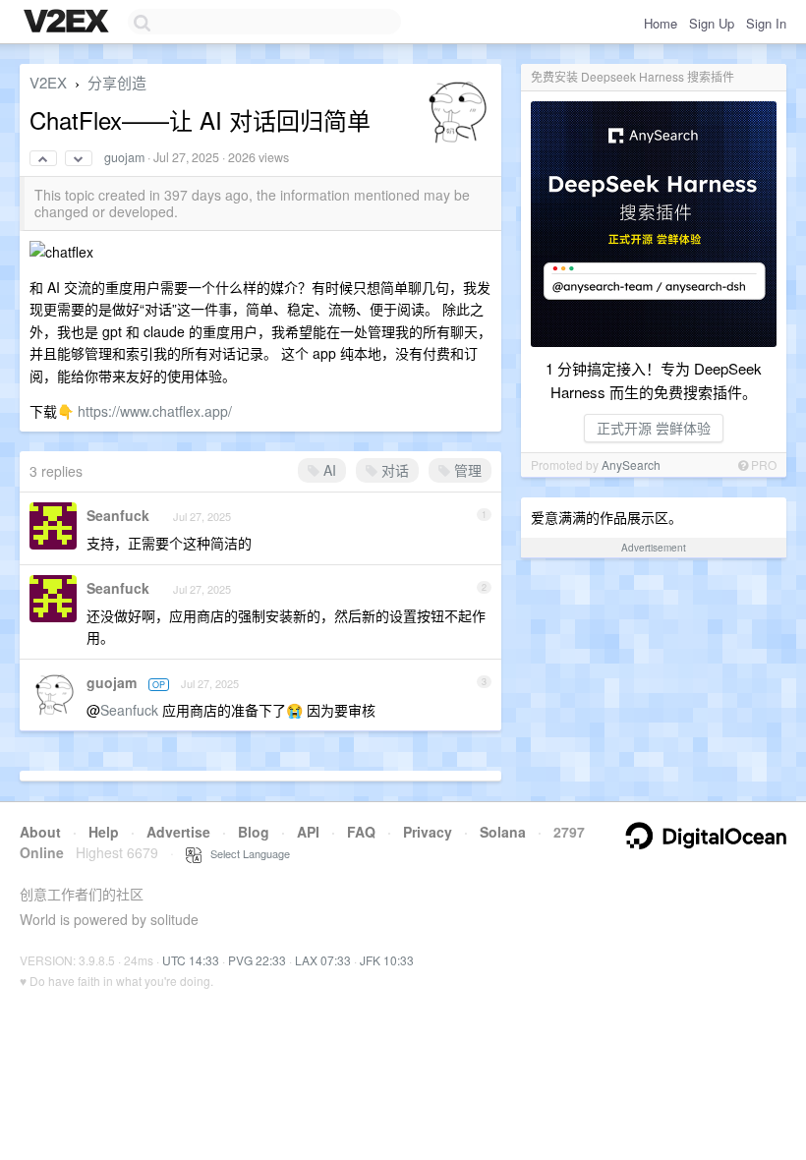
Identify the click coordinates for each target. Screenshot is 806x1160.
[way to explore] (69, 22)
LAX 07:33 (323, 960)
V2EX (48, 82)
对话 (393, 470)
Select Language (246, 853)
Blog (253, 831)
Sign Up (711, 23)
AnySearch (631, 464)
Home (660, 23)
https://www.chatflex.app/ (155, 411)
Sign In (766, 23)
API (308, 831)
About (40, 831)
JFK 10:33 (387, 960)
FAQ (361, 831)
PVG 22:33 (257, 960)
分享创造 (116, 82)
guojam (124, 157)
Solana (503, 831)
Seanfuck (117, 515)
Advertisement (653, 547)
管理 (466, 470)
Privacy (427, 831)
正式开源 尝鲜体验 (654, 427)
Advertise (178, 831)
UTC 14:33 (190, 960)
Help (103, 831)
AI (327, 470)
